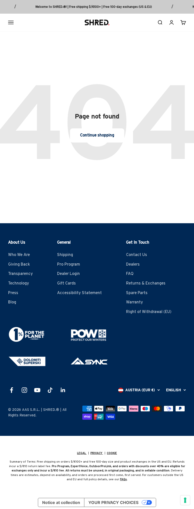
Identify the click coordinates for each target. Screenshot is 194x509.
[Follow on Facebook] (11, 390)
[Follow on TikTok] (50, 390)
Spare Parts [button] (137, 293)
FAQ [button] (130, 274)
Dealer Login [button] (68, 274)
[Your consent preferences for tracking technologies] (185, 500)
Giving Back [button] (19, 264)
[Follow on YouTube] (37, 390)
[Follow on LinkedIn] (63, 390)
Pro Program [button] (68, 264)
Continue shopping (97, 135)
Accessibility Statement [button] (79, 293)
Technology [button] (18, 283)
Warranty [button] (134, 302)
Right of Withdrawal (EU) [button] (149, 312)
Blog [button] (12, 302)
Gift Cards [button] (66, 283)
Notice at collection (61, 502)
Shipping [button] (65, 255)
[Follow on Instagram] (24, 390)
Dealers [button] (133, 264)
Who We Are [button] (19, 255)
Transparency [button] (20, 274)
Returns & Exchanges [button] (145, 283)
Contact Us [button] (136, 255)
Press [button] (13, 293)
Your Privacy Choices (113, 502)
